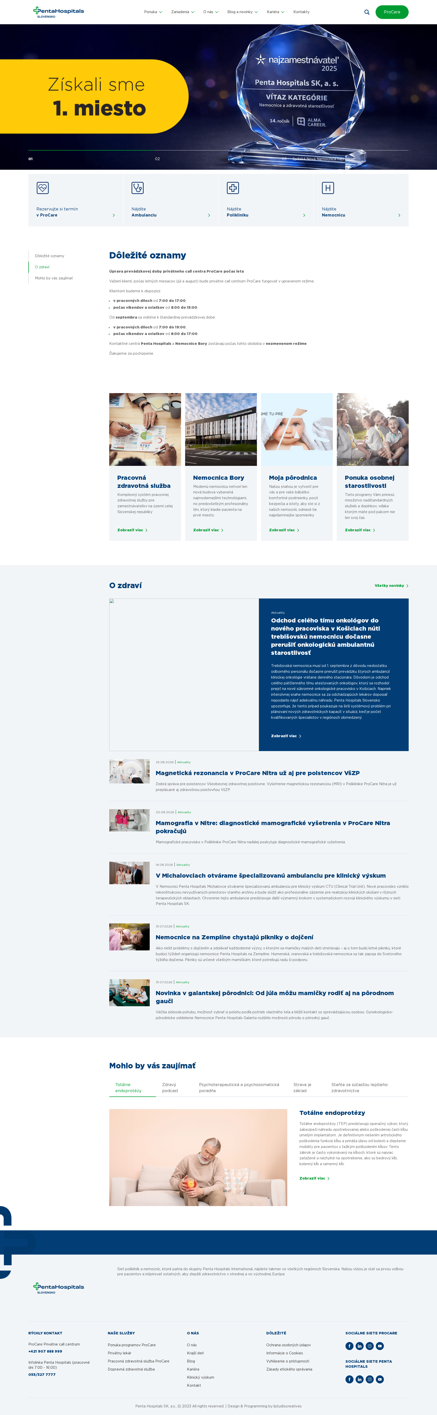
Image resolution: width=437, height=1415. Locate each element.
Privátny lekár (119, 1353)
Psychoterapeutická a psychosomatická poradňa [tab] (239, 1088)
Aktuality (184, 762)
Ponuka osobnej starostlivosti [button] (370, 482)
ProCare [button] (392, 12)
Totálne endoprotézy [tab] (128, 1088)
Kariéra (193, 1369)
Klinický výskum (200, 1377)
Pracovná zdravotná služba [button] (144, 482)
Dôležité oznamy (49, 256)
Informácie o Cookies (284, 1353)
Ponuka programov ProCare (132, 1345)
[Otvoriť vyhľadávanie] (366, 12)
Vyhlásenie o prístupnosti (287, 1361)
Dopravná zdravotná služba (131, 1369)
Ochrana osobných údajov (288, 1345)
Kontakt (194, 1385)
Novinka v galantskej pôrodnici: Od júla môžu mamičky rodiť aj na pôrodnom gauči (275, 997)
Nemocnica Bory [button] (218, 478)
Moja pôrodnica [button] (293, 478)
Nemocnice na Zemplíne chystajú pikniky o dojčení (234, 937)
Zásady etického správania (289, 1369)
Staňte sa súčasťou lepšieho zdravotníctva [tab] (359, 1088)
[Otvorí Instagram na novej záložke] (370, 1346)
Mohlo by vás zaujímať (54, 278)
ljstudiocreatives (288, 1406)
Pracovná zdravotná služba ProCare (138, 1361)
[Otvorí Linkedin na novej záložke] (360, 1346)
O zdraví (42, 267)
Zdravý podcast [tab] (170, 1088)
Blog (191, 1361)
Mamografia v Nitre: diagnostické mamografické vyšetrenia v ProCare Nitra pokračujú (273, 827)
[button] (153, 12)
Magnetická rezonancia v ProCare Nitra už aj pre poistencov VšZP (258, 773)
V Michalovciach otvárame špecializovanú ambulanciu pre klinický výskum (271, 876)
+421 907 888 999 (45, 1351)
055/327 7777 (42, 1375)
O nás (192, 1345)
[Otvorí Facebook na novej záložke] (349, 1346)
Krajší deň (195, 1353)
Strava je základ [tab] (302, 1088)
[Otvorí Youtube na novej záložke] (380, 1346)
